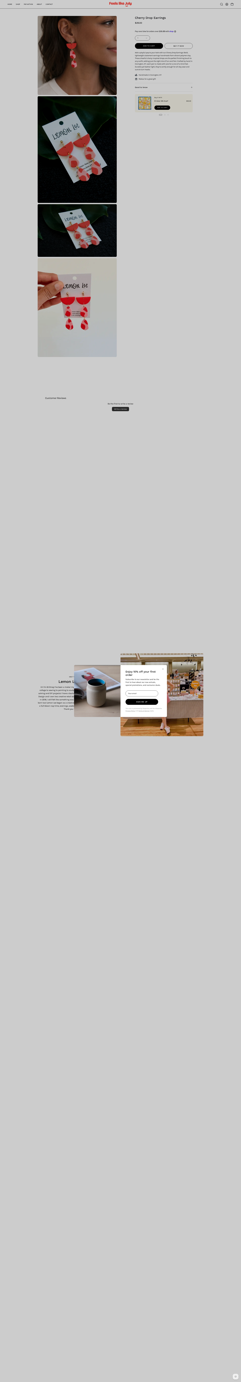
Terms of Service (143, 711)
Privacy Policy (130, 711)
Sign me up (141, 702)
